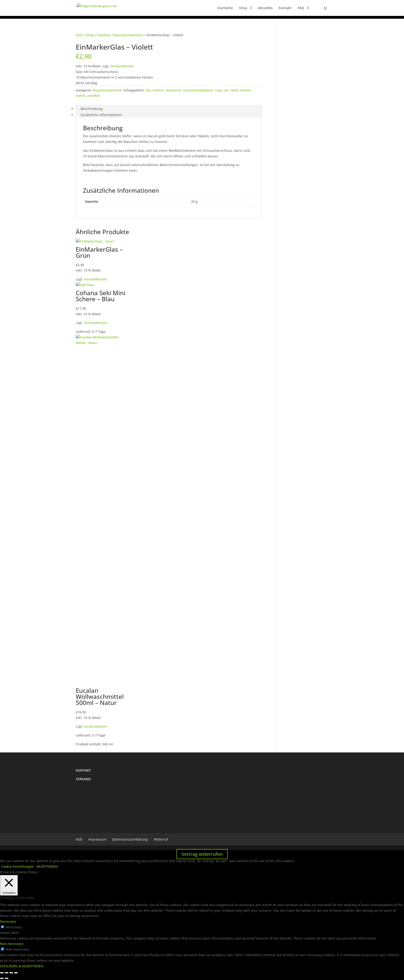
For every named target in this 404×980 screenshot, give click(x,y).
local (282, 790)
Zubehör (104, 35)
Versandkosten (122, 66)
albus (212, 778)
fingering (249, 783)
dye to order (219, 783)
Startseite (225, 8)
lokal (290, 790)
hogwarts (248, 790)
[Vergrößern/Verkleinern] (2, 972)
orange (300, 797)
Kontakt (285, 8)
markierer (173, 90)
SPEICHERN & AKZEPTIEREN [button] (21, 966)
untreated (276, 810)
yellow (309, 810)
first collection (276, 783)
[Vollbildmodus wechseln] (6, 972)
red (309, 797)
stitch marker (240, 90)
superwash (238, 809)
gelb (297, 784)
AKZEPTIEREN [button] (47, 866)
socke (253, 803)
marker (158, 90)
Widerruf (161, 839)
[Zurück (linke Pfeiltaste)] (2, 978)
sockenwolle (307, 803)
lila (148, 90)
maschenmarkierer (198, 90)
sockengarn (276, 803)
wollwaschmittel (294, 810)
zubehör (93, 95)
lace (265, 790)
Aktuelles (265, 8)
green (314, 783)
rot (321, 797)
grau (305, 784)
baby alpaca (227, 777)
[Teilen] (11, 972)
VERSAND (83, 779)
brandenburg (291, 778)
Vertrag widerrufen (202, 854)
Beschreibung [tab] (91, 108)
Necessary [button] (8, 921)
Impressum (97, 839)
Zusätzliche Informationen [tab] (101, 115)
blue (276, 777)
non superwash (279, 796)
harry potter (229, 789)
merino (253, 795)
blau (267, 777)
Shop (243, 8)
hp (257, 789)
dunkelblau (315, 778)
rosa (218, 90)
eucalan (235, 784)
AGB (79, 839)
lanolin (274, 790)
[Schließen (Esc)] (16, 972)
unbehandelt (259, 810)
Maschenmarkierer (129, 35)
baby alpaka (250, 777)
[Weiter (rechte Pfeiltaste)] (6, 978)
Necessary (14, 927)
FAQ (301, 8)
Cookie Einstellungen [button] (17, 866)
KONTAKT (83, 770)
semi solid (224, 803)
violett (80, 95)
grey (323, 784)
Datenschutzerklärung (130, 839)
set (226, 90)
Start (79, 35)
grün (213, 789)
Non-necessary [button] (11, 943)
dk (304, 776)
